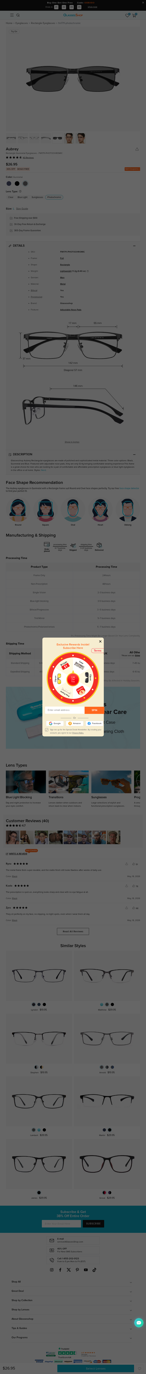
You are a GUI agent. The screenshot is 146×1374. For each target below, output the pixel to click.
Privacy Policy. (78, 733)
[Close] (100, 641)
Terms (97, 650)
